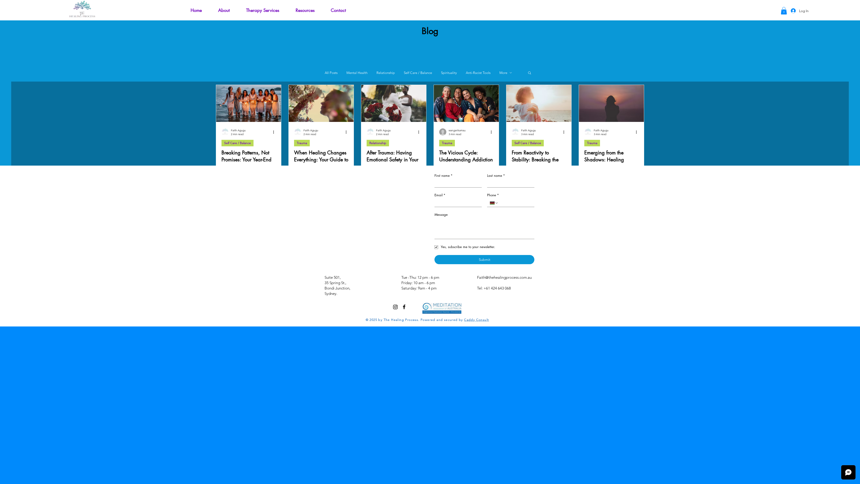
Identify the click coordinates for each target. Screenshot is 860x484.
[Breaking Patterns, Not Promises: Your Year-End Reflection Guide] (248, 103)
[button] (305, 10)
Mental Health (357, 73)
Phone (493, 195)
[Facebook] (404, 307)
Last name (496, 175)
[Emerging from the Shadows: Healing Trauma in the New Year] (611, 103)
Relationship (385, 73)
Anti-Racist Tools (478, 73)
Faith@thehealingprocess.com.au (504, 277)
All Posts (331, 73)
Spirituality (449, 73)
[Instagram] (395, 307)
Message (441, 214)
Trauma (302, 143)
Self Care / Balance (418, 73)
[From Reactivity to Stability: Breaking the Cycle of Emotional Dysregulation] (538, 103)
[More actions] (275, 132)
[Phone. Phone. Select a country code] (494, 203)
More (503, 73)
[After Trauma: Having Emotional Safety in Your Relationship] (393, 103)
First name (443, 175)
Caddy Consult (476, 320)
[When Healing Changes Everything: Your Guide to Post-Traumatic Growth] (321, 103)
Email (439, 195)
